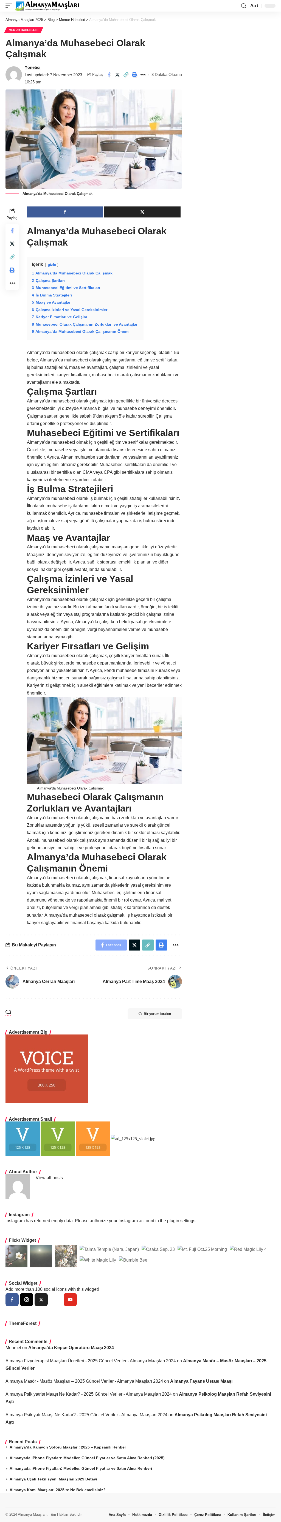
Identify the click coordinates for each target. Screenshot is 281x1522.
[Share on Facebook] (109, 74)
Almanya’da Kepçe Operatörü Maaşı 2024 (71, 1347)
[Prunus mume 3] (16, 1256)
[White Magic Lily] (98, 1260)
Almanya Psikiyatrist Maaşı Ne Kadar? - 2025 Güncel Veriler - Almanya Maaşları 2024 (88, 1394)
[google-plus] (55, 1299)
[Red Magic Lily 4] (248, 1249)
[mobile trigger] (10, 6)
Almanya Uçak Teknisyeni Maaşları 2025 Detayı (53, 1479)
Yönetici (32, 67)
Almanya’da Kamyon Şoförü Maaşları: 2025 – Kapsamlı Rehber (68, 1447)
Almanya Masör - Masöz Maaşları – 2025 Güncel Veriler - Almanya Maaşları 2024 (84, 1381)
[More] (143, 74)
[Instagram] (26, 1299)
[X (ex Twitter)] (41, 1299)
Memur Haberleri (24, 29)
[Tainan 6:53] (41, 1256)
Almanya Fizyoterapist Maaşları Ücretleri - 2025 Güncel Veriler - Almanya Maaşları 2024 (90, 1360)
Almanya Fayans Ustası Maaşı (201, 1381)
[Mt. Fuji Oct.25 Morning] (202, 1249)
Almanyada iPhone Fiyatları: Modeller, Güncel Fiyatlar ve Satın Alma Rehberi (81, 1468)
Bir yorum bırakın (157, 1014)
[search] (244, 6)
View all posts (49, 1177)
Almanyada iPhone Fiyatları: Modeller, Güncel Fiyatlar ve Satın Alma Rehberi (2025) (87, 1458)
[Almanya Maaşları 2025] (47, 6)
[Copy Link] (126, 74)
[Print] (134, 74)
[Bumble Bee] (133, 1260)
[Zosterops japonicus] (66, 1256)
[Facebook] (12, 1299)
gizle (52, 265)
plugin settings (181, 1220)
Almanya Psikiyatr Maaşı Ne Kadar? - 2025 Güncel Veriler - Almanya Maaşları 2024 (86, 1414)
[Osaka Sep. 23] (158, 1249)
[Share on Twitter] (117, 74)
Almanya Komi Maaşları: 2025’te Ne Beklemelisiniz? (58, 1490)
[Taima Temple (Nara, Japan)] (109, 1249)
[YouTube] (70, 1299)
